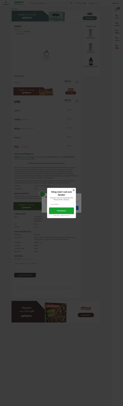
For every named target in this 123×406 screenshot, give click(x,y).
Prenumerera (61, 211)
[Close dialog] (73, 190)
